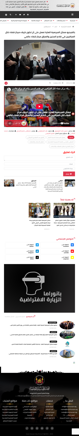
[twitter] (24, 14)
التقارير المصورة (52, 323)
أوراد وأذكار (49, 415)
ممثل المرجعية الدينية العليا (56, 137)
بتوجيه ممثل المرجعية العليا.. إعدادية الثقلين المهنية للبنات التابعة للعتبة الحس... (34, 344)
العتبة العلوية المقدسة (10, 406)
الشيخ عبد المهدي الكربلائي (35, 137)
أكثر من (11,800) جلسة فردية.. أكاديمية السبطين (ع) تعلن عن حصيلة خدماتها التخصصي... (32, 353)
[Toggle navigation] (72, 14)
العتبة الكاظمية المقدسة (10, 409)
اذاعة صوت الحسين (49, 418)
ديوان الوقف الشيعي (29, 409)
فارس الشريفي (49, 133)
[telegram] (37, 428)
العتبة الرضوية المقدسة (10, 412)
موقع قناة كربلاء (30, 418)
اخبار (56, 26)
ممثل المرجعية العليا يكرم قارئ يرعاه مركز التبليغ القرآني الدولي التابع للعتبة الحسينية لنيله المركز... (39, 222)
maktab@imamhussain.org (69, 409)
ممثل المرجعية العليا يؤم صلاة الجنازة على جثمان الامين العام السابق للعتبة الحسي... (33, 334)
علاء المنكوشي (42, 131)
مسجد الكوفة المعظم (10, 421)
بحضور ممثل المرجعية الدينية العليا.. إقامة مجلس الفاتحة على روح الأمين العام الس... (33, 325)
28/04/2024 (69, 83)
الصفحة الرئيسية (66, 26)
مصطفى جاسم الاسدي (24, 131)
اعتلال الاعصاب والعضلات (36, 142)
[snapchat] (32, 428)
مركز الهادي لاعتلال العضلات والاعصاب (62, 146)
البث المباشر (49, 409)
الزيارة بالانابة (49, 406)
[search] (10, 15)
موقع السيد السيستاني (30, 406)
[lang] (6, 15)
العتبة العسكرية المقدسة (10, 415)
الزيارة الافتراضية (49, 412)
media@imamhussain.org (69, 412)
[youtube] (20, 14)
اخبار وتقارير (47, 26)
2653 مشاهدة (57, 83)
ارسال (67, 174)
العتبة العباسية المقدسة (10, 418)
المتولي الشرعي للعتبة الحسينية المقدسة (61, 142)
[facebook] (28, 14)
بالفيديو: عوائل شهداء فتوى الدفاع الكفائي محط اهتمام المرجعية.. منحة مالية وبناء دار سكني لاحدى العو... (64, 222)
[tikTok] (27, 428)
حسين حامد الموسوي (61, 131)
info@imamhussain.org (69, 406)
